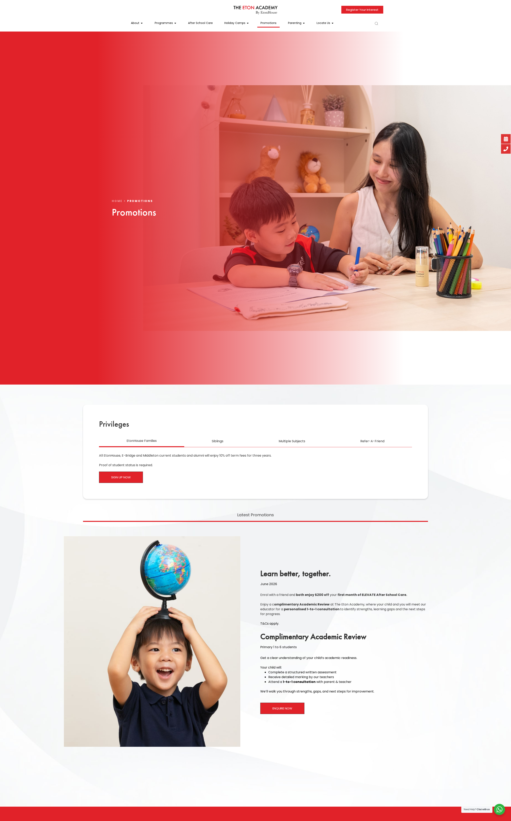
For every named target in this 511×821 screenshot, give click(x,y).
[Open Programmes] (175, 23)
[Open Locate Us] (332, 23)
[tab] (141, 441)
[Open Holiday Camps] (247, 23)
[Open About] (141, 23)
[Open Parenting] (303, 23)
